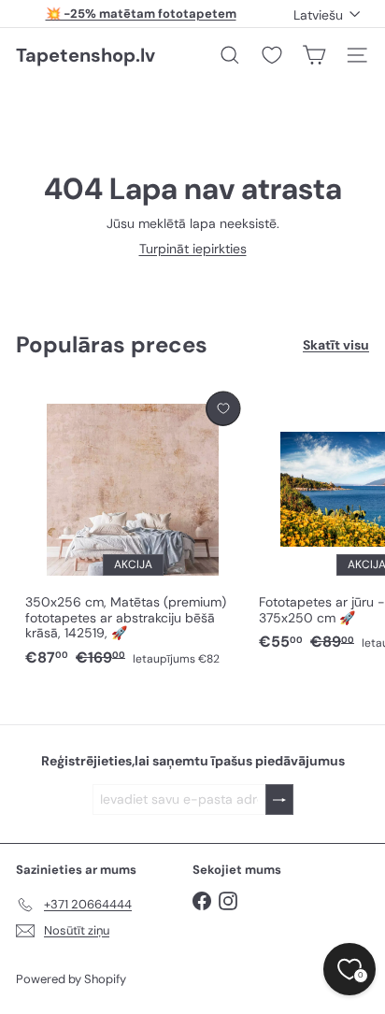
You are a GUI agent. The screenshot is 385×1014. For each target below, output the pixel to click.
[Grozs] (313, 55)
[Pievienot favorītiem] (223, 409)
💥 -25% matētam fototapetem (141, 13)
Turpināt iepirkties (193, 248)
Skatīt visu (336, 345)
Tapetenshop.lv (85, 55)
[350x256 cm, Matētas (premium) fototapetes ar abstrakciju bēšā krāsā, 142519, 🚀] (132, 530)
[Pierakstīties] (279, 799)
